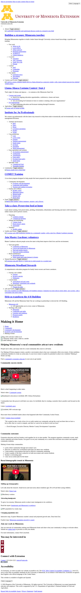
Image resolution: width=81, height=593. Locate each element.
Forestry (15, 274)
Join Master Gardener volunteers (22, 237)
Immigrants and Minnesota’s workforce (23, 505)
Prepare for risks (18, 287)
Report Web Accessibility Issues (11, 591)
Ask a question (17, 60)
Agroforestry (17, 155)
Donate (15, 64)
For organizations (14, 99)
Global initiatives (18, 55)
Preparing (12, 215)
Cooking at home (18, 217)
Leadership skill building (20, 185)
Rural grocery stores (19, 224)
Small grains (16, 143)
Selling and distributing (16, 220)
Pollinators (16, 278)
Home (7, 326)
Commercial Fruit (18, 164)
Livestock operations (19, 129)
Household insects (18, 255)
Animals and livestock (16, 122)
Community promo (15, 392)
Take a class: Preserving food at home (24, 205)
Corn (14, 136)
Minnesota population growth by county (22, 520)
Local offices (17, 48)
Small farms (16, 161)
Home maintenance (15, 253)
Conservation (13, 280)
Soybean (15, 145)
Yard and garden (14, 245)
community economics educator (15, 359)
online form (11, 529)
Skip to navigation (7, 1)
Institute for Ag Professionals (19, 112)
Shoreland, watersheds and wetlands (24, 283)
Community (9, 168)
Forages (15, 139)
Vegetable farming (18, 166)
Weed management (18, 148)
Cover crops (16, 137)
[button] (29, 31)
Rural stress (16, 197)
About (7, 29)
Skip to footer (30, 1)
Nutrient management (19, 141)
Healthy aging (17, 190)
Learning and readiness (20, 313)
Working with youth (15, 308)
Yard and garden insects (20, 250)
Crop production (14, 134)
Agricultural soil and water (21, 281)
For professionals (14, 102)
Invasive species (18, 276)
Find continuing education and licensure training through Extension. (34, 104)
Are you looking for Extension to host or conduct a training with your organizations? (39, 101)
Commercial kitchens (19, 218)
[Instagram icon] (5, 562)
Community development (16, 181)
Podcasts (15, 78)
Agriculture (8, 106)
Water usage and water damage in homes (25, 257)
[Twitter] (40, 548)
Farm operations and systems (18, 150)
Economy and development (21, 183)
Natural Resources (11, 259)
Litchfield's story (10, 406)
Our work (12, 44)
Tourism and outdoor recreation (22, 187)
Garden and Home (11, 231)
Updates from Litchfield (12, 418)
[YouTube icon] (3, 562)
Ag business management (21, 152)
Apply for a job (17, 62)
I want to (11, 57)
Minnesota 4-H (13, 304)
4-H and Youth (9, 289)
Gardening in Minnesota (20, 246)
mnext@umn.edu (22, 560)
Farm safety (16, 157)
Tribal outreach (17, 50)
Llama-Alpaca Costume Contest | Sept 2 (25, 88)
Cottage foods (17, 222)
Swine (15, 132)
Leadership (16, 69)
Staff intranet (38, 591)
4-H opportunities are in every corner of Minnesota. (29, 306)
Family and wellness (15, 189)
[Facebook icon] (2, 562)
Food (6, 199)
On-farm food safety (19, 159)
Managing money (18, 192)
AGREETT (16, 53)
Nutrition (11, 227)
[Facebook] (40, 545)
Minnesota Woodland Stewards (20, 265)
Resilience (16, 317)
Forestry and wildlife (15, 273)
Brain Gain (12, 491)
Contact (11, 66)
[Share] (40, 551)
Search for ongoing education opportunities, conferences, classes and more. (36, 97)
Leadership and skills (19, 311)
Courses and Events (11, 80)
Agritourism (16, 153)
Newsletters (16, 76)
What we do (16, 46)
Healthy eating (17, 229)
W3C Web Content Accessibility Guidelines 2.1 (57, 570)
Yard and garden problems (21, 252)
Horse (14, 127)
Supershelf (16, 225)
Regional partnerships (19, 51)
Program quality (18, 315)
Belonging (16, 309)
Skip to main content (19, 1)
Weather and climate (15, 285)
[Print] (40, 541)
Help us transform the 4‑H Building (23, 296)
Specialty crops (13, 162)
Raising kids (16, 196)
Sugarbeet (16, 146)
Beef (14, 123)
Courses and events (15, 95)
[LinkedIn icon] (7, 562)
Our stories (12, 73)
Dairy (14, 125)
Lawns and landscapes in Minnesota (24, 248)
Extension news (18, 74)
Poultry (15, 130)
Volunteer (16, 58)
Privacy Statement (27, 591)
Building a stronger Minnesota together (25, 35)
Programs (16, 71)
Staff (14, 67)
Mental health (17, 194)
